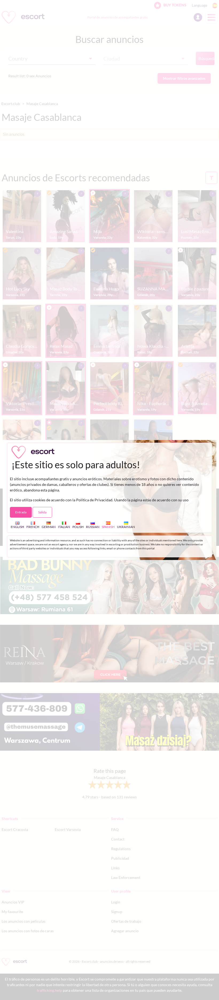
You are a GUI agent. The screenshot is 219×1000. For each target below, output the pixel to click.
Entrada (20, 512)
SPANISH (108, 527)
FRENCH (32, 527)
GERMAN (49, 527)
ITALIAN (64, 527)
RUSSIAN (92, 527)
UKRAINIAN (126, 527)
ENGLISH (17, 527)
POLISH (78, 527)
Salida (42, 512)
